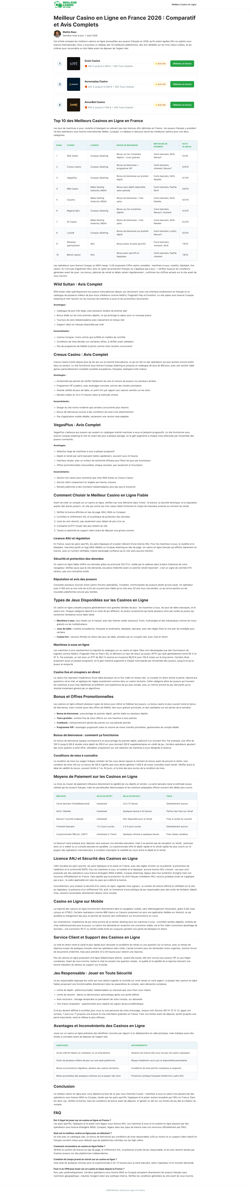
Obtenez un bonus (182, 63)
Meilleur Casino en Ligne (184, 4)
